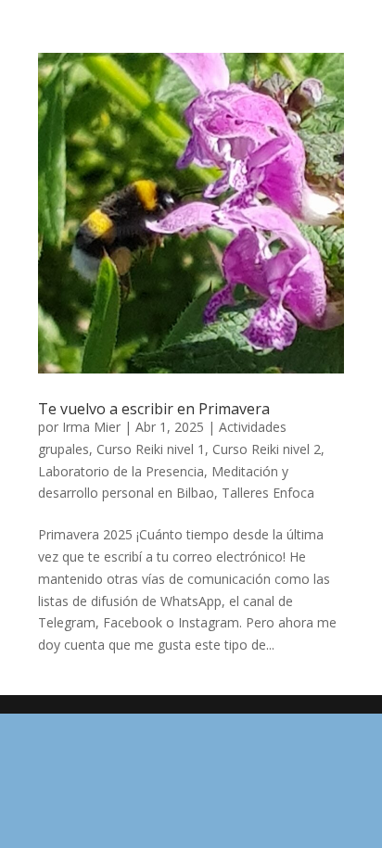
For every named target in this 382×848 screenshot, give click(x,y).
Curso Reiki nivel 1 (150, 449)
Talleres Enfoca (268, 492)
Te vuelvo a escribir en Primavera (154, 409)
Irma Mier (91, 427)
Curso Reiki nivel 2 (266, 449)
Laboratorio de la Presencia (121, 471)
